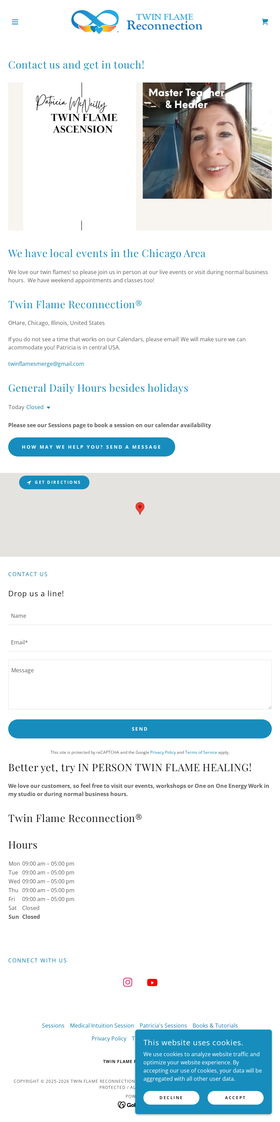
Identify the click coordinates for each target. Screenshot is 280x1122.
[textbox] (140, 616)
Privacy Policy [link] (163, 752)
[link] (140, 21)
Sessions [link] (53, 1025)
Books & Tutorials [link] (215, 1025)
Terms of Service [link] (201, 752)
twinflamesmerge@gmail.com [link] (46, 364)
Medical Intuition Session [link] (102, 1025)
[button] (28, 22)
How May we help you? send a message (92, 447)
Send (140, 728)
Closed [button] (35, 407)
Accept (235, 1098)
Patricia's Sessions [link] (163, 1025)
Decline (171, 1098)
